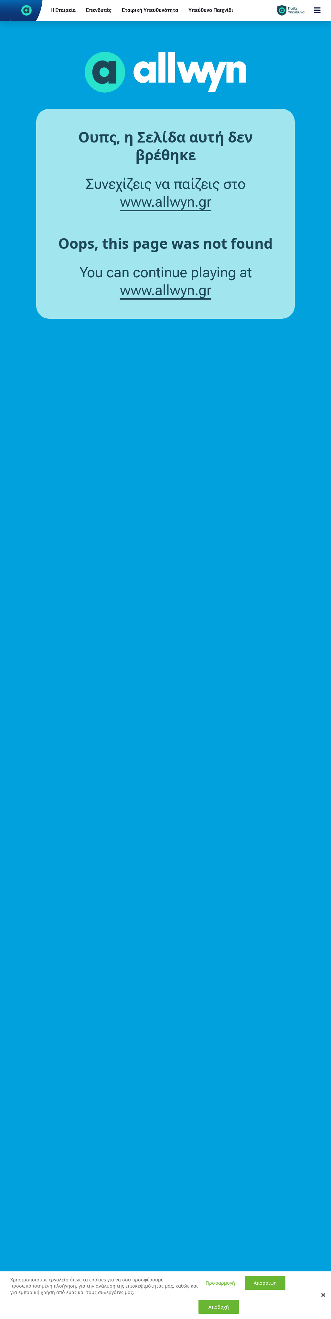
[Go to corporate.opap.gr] (26, 10)
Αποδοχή (218, 1307)
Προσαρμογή (220, 1283)
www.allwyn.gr (165, 201)
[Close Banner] (323, 1295)
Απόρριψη (265, 1283)
